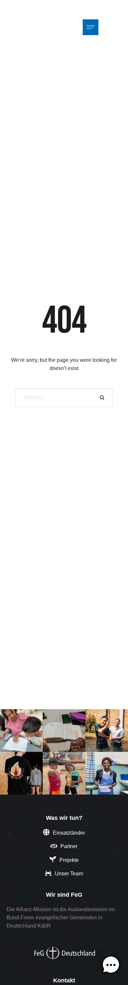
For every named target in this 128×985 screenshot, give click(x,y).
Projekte (69, 860)
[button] (110, 966)
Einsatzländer (69, 833)
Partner (68, 846)
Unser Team (69, 873)
